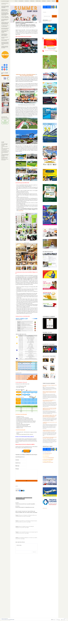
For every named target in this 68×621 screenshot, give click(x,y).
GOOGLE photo (5, 120)
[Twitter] (6, 69)
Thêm (2, 113)
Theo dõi (54, 16)
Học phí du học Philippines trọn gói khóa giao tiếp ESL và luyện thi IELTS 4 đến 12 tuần (5, 43)
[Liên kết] (2, 65)
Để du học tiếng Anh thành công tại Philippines (5, 40)
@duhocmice (45, 508)
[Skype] (2, 69)
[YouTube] (4, 69)
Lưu (26, 480)
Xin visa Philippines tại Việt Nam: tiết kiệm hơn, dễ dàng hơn (5, 20)
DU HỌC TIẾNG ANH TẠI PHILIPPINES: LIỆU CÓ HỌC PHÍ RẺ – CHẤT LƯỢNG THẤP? (50, 438)
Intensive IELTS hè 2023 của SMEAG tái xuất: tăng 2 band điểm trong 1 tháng (4, 10)
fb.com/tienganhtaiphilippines (49, 457)
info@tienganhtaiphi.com (48, 453)
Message (17, 468)
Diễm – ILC (52, 373)
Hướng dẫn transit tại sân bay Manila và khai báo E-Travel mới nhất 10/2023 (5, 23)
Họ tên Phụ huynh (20, 456)
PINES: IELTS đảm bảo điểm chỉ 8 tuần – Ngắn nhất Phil (5, 17)
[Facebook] (6, 65)
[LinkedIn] (6, 67)
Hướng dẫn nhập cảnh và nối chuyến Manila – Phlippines (4, 32)
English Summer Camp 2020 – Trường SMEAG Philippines (25, 74)
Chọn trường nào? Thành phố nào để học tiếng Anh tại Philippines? (5, 7)
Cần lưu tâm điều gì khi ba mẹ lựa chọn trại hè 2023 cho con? (5, 152)
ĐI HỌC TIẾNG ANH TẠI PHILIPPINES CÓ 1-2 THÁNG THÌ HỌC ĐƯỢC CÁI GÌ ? (49, 400)
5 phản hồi (32, 27)
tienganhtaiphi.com (27, 27)
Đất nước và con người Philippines (4, 37)
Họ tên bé (17, 459)
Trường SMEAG (23, 23)
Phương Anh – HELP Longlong (52, 365)
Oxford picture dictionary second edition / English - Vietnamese (4, 145)
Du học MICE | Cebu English (5, 1)
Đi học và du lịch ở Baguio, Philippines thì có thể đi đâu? (50, 385)
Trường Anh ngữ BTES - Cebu (5, 150)
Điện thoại (17, 465)
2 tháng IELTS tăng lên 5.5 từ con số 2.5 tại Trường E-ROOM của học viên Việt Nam (49, 430)
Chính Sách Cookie (11, 619)
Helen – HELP (46, 373)
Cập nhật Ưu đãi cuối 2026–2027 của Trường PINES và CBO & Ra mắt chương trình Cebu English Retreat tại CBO (49, 409)
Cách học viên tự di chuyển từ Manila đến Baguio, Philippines (4, 35)
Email (18, 462)
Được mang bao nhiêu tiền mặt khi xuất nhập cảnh (5, 28)
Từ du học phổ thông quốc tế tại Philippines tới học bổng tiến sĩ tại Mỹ (5, 155)
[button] (48, 326)
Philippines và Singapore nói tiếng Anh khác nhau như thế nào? (4, 47)
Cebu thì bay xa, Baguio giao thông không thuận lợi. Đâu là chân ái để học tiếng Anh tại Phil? (5, 13)
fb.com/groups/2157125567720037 (48, 462)
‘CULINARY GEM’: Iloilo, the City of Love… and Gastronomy (50, 423)
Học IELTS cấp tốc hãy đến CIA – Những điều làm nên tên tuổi (25, 507)
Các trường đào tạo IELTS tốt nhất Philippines (5, 26)
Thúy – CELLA (46, 365)
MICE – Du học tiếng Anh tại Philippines (26, 75)
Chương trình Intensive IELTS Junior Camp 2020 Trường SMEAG (25, 503)
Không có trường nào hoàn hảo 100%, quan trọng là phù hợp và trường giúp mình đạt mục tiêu (49, 392)
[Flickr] (4, 65)
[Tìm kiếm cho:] (50, 12)
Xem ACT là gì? (21, 210)
